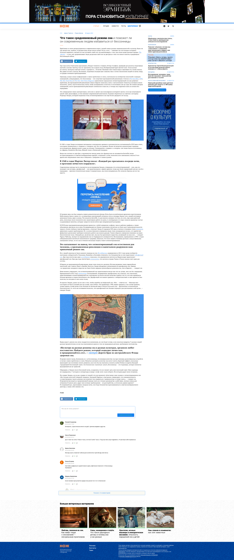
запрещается (121, 551)
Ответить (67, 429)
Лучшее (106, 26)
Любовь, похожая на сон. (73, 533)
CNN (141, 79)
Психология (152, 44)
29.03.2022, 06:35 (69, 463)
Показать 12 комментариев (102, 493)
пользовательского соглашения (149, 555)
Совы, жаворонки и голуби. (102, 533)
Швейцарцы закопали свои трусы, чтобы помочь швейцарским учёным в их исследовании (160, 40)
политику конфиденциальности (127, 556)
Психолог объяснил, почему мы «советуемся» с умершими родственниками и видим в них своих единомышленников (159, 49)
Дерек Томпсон (68, 33)
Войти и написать (126, 415)
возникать (139, 229)
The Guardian (134, 79)
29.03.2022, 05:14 (69, 437)
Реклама (92, 546)
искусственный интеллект (157, 80)
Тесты (123, 26)
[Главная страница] (64, 26)
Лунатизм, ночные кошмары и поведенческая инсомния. (131, 533)
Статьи (96, 26)
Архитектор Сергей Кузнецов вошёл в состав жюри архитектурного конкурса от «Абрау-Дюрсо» (161, 67)
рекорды (151, 55)
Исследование (102, 253)
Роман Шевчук (79, 33)
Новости (115, 26)
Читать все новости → (157, 90)
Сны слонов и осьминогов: (159, 531)
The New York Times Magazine (84, 81)
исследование (85, 257)
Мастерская (133, 26)
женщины (151, 72)
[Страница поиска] (173, 26)
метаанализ (82, 273)
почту (153, 553)
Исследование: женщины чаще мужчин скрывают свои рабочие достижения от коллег (159, 76)
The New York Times (66, 81)
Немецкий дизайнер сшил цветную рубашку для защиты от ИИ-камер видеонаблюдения (160, 84)
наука (150, 36)
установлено (94, 259)
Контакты (92, 548)
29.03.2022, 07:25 (69, 478)
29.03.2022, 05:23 (69, 450)
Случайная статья (140, 26)
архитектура (152, 63)
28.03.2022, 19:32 (69, 424)
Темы (91, 550)
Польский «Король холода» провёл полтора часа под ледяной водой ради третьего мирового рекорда (160, 58)
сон (61, 33)
